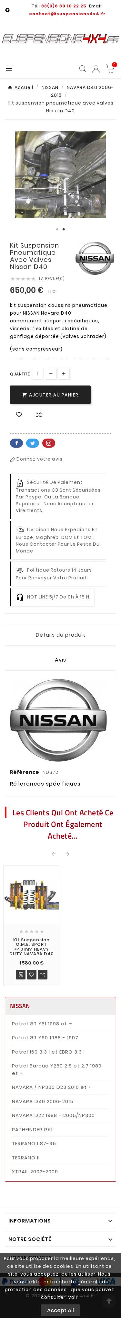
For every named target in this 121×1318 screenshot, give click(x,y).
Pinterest (48, 443)
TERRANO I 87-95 (34, 1143)
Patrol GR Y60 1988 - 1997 (45, 1037)
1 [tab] (57, 229)
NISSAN (20, 1005)
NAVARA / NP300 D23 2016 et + (52, 1087)
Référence (25, 772)
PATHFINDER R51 (32, 1129)
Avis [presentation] (60, 660)
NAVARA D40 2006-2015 (43, 1101)
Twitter (32, 443)
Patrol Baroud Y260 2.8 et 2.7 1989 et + (57, 1069)
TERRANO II (26, 1157)
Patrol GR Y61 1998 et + (42, 1023)
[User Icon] (96, 69)
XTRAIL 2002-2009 (35, 1171)
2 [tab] (64, 229)
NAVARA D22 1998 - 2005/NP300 (53, 1115)
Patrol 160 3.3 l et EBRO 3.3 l (48, 1051)
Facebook (16, 443)
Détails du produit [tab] (61, 635)
